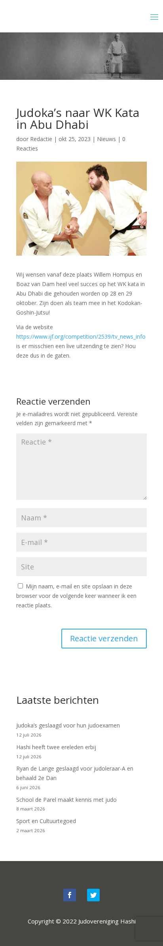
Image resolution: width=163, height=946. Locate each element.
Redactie (41, 139)
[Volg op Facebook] (69, 895)
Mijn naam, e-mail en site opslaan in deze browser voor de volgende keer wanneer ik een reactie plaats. (76, 595)
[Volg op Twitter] (93, 895)
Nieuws (106, 139)
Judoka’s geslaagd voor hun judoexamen (68, 725)
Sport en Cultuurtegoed (46, 821)
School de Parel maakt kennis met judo (66, 799)
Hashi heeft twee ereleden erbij (56, 747)
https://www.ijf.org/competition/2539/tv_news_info (81, 336)
